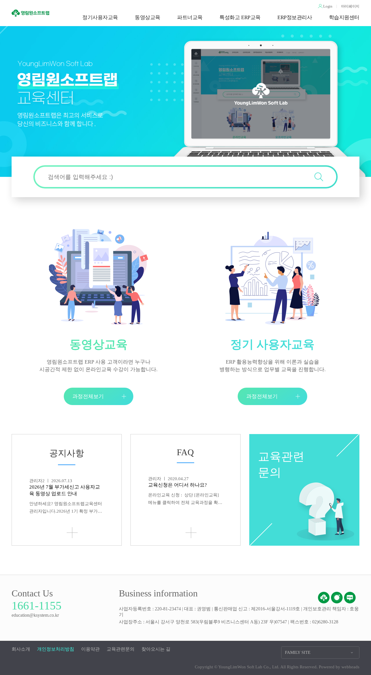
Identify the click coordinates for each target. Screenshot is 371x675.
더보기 (72, 532)
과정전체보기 (88, 396)
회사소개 (21, 649)
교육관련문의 (120, 649)
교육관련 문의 (281, 464)
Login (327, 6)
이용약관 (90, 649)
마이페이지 (350, 6)
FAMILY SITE (297, 652)
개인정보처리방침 (55, 649)
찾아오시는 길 (155, 649)
